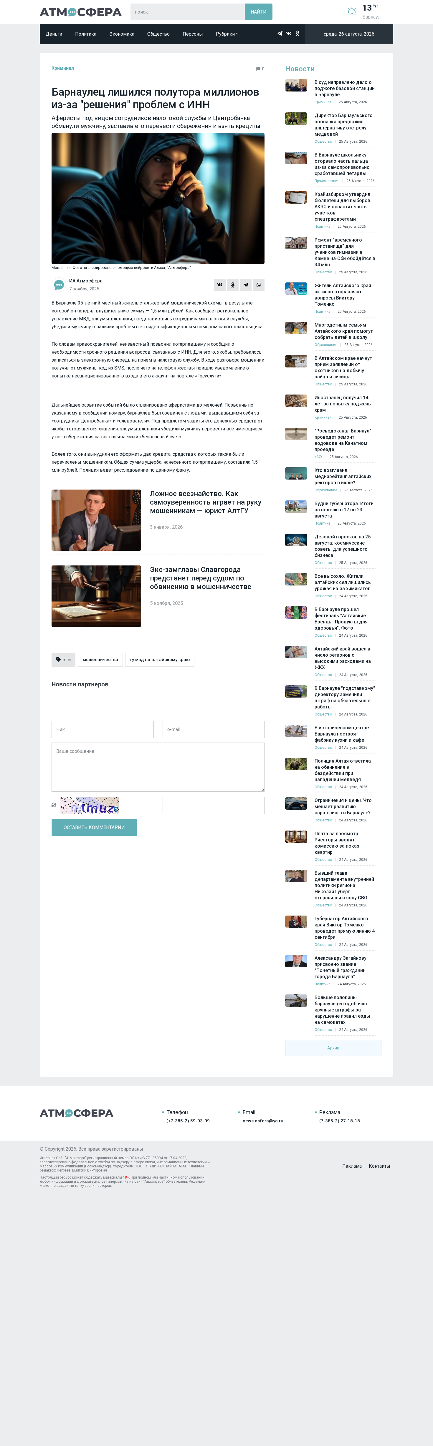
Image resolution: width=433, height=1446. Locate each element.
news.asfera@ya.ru (263, 1121)
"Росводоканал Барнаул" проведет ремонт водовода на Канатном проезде (343, 440)
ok (297, 33)
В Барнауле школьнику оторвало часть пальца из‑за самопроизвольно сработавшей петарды (342, 164)
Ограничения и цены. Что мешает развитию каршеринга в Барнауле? (343, 807)
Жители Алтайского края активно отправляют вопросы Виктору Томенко (343, 295)
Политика (85, 34)
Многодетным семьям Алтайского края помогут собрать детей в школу (344, 331)
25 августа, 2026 (353, 102)
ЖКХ (319, 457)
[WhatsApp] (259, 285)
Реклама (352, 1166)
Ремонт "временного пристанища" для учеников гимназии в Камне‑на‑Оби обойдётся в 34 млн (345, 252)
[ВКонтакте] (220, 285)
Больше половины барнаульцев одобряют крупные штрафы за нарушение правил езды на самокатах (342, 1010)
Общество (158, 34)
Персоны (193, 34)
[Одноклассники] (233, 285)
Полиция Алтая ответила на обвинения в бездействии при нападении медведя (343, 770)
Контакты (379, 1166)
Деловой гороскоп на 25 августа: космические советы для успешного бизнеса (343, 546)
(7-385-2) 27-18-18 (339, 1121)
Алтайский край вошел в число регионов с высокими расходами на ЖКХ (343, 658)
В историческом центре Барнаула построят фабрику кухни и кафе (342, 734)
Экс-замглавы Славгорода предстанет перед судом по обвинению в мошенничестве (200, 578)
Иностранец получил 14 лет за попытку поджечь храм (343, 404)
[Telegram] (246, 285)
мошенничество (100, 659)
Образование (326, 345)
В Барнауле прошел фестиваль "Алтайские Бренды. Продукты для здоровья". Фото (341, 619)
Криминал (63, 68)
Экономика (121, 34)
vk (288, 33)
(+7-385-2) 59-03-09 (188, 1121)
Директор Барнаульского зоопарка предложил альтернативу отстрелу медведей (344, 125)
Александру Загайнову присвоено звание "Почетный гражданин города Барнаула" (340, 967)
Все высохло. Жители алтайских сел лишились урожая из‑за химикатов (343, 582)
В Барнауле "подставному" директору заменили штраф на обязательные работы (345, 697)
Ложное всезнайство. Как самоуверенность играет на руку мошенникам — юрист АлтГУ (206, 502)
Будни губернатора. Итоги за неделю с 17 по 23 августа (344, 510)
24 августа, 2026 (353, 596)
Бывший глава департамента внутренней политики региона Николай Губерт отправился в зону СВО (344, 885)
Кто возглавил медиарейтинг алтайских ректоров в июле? (343, 476)
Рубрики (226, 34)
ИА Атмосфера (81, 12)
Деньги (54, 34)
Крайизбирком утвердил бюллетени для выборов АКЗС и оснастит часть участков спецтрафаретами (342, 207)
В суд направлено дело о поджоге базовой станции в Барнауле (345, 88)
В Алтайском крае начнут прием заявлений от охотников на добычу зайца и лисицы (343, 367)
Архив (333, 1048)
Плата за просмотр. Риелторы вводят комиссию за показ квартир (337, 843)
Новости (300, 69)
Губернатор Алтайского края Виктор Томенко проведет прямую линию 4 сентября (345, 928)
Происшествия (327, 181)
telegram (279, 33)
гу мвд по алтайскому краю (160, 659)
